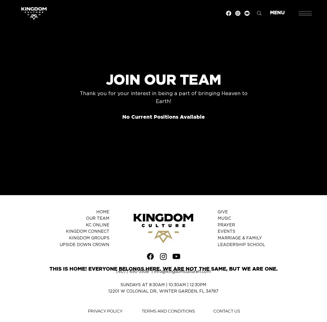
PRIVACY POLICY (105, 311)
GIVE (223, 212)
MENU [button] (277, 12)
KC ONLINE (97, 225)
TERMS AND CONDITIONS (168, 311)
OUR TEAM (97, 218)
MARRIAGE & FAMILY (240, 238)
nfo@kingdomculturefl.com (183, 272)
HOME (102, 212)
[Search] (259, 13)
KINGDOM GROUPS (89, 238)
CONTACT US (226, 311)
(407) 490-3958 (132, 272)
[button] (305, 13)
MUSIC (224, 218)
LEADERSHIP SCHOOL (241, 245)
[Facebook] (228, 13)
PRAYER (226, 225)
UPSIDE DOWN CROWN (84, 245)
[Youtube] (247, 13)
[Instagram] (237, 13)
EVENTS (226, 231)
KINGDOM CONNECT (87, 231)
